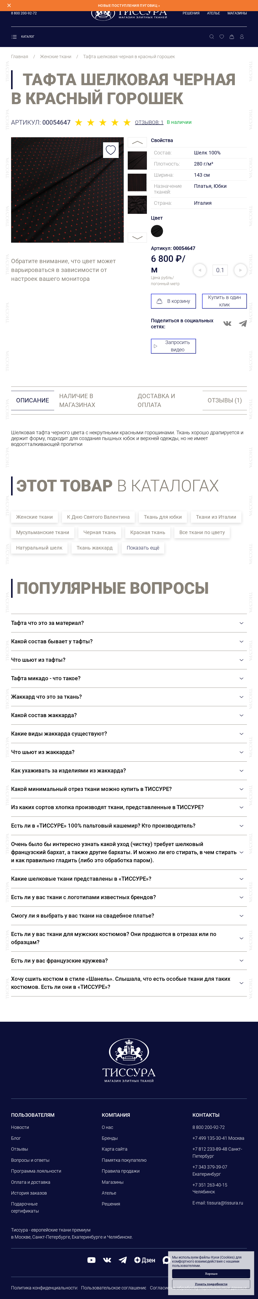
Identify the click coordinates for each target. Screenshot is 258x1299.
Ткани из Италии (216, 517)
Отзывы (19, 1149)
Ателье (213, 13)
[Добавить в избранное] (111, 150)
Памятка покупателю (124, 1160)
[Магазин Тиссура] (129, 1060)
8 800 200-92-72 (208, 1127)
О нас (107, 1127)
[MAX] (167, 1259)
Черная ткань (99, 532)
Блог (16, 1138)
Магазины (237, 13)
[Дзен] (144, 1259)
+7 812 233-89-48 (209, 1149)
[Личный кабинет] (242, 37)
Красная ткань (147, 532)
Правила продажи (121, 1171)
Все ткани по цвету (202, 532)
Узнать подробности (211, 1284)
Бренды (110, 1138)
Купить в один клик (224, 301)
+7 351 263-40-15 (209, 1185)
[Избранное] (222, 37)
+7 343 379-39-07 (209, 1167)
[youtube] (91, 1259)
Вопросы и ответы (30, 1160)
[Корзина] (232, 37)
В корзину (178, 301)
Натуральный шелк (39, 548)
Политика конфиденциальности (44, 1287)
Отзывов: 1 (149, 122)
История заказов (29, 1193)
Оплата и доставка (30, 1182)
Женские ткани (34, 517)
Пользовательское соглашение (113, 1287)
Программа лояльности (36, 1171)
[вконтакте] (107, 1259)
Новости (20, 1127)
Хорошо (211, 1273)
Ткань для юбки (163, 517)
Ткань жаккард (95, 548)
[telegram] (123, 1259)
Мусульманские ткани (42, 532)
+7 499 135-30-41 (209, 1138)
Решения (191, 13)
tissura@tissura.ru (225, 1202)
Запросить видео (177, 346)
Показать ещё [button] (143, 548)
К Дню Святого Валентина (98, 517)
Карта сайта (114, 1149)
